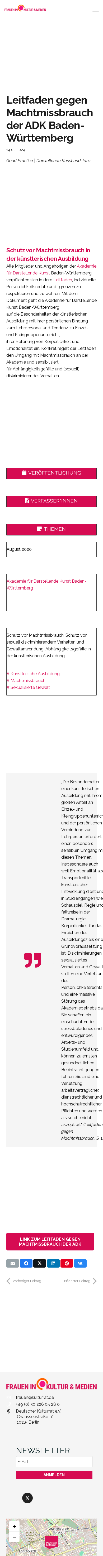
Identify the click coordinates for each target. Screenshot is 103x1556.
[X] (27, 1498)
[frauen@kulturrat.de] (11, 1397)
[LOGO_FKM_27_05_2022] (25, 8)
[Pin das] (66, 1263)
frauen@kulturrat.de (35, 1397)
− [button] (14, 1536)
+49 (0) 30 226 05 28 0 (38, 1404)
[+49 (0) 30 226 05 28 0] (11, 1404)
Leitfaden (62, 279)
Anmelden (54, 1475)
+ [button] (14, 1526)
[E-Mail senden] (12, 1263)
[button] (95, 10)
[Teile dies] (26, 1263)
